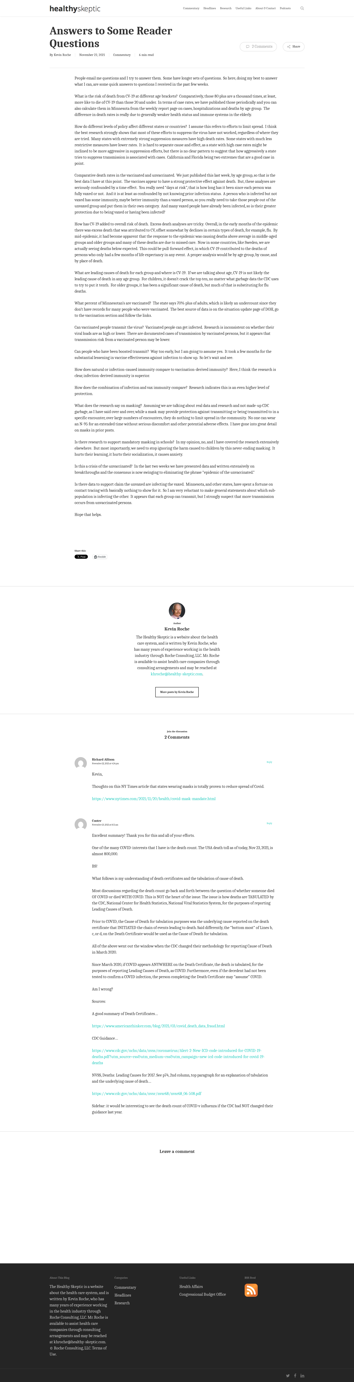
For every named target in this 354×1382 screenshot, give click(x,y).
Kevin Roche (62, 55)
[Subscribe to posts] (251, 1298)
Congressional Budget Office (202, 1294)
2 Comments (261, 46)
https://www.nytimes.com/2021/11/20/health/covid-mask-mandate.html (154, 798)
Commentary (122, 55)
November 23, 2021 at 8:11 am (105, 824)
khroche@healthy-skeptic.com (176, 674)
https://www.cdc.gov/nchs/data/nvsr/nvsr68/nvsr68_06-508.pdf (146, 1093)
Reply (269, 762)
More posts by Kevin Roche (177, 692)
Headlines (123, 1295)
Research (122, 1303)
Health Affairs (191, 1286)
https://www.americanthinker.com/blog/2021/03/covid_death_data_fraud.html (158, 1026)
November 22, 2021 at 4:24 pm (105, 763)
